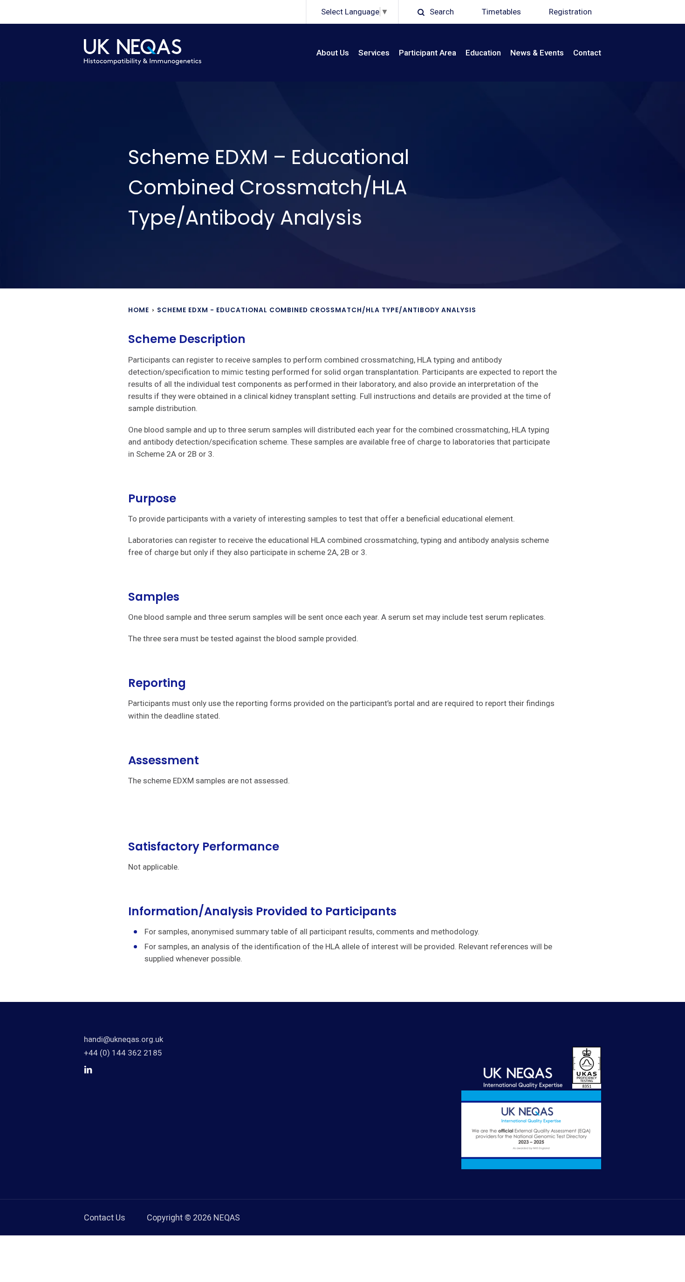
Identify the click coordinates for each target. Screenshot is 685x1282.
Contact (587, 52)
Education (483, 52)
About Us (332, 52)
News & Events (537, 52)
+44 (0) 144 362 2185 (123, 1052)
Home (138, 310)
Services (374, 52)
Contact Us (104, 1217)
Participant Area (427, 52)
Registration (570, 11)
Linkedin (88, 1069)
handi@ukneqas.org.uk (123, 1039)
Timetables (501, 11)
